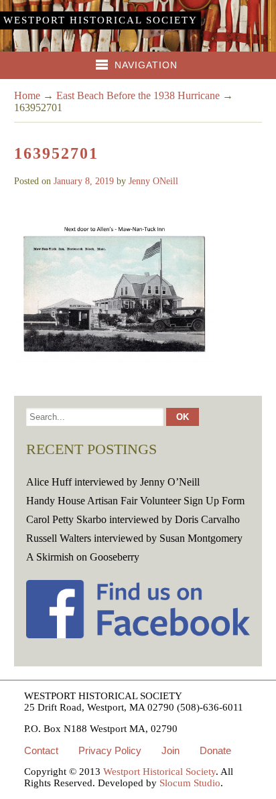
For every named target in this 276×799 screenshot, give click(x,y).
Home (27, 95)
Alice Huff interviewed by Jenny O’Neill (113, 482)
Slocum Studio (189, 783)
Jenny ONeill (153, 181)
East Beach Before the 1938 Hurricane (138, 95)
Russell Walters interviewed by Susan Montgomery (134, 538)
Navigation (146, 65)
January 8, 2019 (84, 181)
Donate (215, 750)
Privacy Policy (109, 750)
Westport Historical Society (100, 20)
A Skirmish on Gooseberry (82, 557)
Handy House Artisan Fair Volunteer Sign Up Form (135, 500)
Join (170, 750)
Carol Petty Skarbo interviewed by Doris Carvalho (133, 519)
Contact (41, 750)
